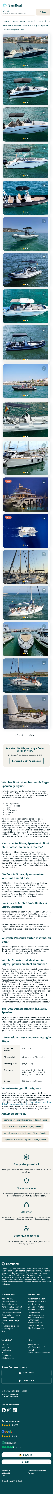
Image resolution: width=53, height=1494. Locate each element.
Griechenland (7, 1355)
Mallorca (5, 1347)
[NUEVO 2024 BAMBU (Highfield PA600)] (26, 234)
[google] (7, 1431)
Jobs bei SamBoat (10, 1301)
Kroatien (5, 1344)
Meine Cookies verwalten (39, 1352)
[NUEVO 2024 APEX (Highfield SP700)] (26, 198)
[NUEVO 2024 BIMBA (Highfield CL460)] (26, 343)
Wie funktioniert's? (36, 1347)
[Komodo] (26, 458)
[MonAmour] (26, 712)
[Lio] (26, 51)
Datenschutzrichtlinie (37, 1470)
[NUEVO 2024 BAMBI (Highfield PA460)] (26, 420)
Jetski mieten (34, 1312)
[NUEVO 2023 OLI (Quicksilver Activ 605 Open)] (26, 124)
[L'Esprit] (26, 603)
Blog (3, 1331)
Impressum (6, 1470)
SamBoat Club (8, 1318)
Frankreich (6, 1350)
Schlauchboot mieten (37, 1301)
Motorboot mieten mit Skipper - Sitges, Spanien (25, 1133)
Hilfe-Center (33, 1344)
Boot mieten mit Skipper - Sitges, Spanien (22, 1126)
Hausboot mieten (36, 1315)
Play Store (28, 1380)
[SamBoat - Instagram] (9, 1410)
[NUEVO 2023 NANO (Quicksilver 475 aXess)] (26, 161)
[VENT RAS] (26, 567)
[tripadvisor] (9, 1443)
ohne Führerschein (38, 1057)
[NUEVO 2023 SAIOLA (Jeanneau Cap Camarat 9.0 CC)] (26, 306)
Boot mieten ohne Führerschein (36, 1319)
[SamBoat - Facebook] (4, 1410)
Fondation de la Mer (10, 1326)
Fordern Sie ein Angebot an (26, 760)
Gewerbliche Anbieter (11, 1312)
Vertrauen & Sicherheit (12, 1307)
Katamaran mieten (36, 1309)
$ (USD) (26, 1461)
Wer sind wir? (7, 1299)
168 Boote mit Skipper (32, 1081)
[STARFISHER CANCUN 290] (26, 639)
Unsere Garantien (9, 1304)
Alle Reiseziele (8, 1358)
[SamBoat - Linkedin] (15, 1410)
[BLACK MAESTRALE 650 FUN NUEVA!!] (26, 381)
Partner (31, 1473)
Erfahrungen (7, 1328)
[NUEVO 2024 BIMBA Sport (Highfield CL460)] (26, 270)
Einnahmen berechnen (11, 1309)
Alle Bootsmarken (36, 1328)
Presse (5, 1323)
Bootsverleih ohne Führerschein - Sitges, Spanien (25, 1119)
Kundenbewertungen (11, 1320)
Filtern (43, 12)
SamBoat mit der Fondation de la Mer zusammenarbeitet (26, 1103)
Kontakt (31, 1350)
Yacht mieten (34, 1304)
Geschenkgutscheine (11, 1315)
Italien (4, 1352)
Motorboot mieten (36, 1299)
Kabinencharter (35, 1322)
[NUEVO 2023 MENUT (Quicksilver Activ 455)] (26, 88)
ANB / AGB (6, 1473)
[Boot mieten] (12, 5)
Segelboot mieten (36, 1307)
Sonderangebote (35, 1325)
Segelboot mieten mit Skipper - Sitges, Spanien (25, 1139)
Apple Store (28, 1372)
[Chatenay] (26, 675)
